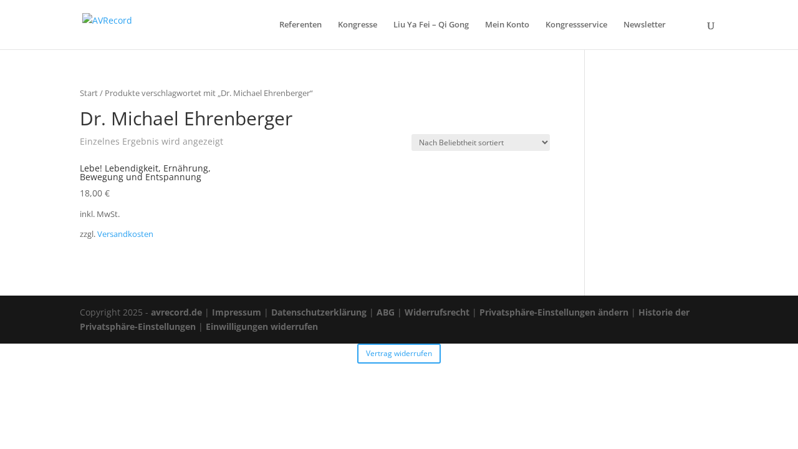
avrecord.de (176, 312)
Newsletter (644, 25)
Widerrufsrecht (437, 312)
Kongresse (357, 25)
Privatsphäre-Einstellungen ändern (553, 312)
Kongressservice (576, 25)
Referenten (300, 25)
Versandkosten (125, 234)
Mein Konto (507, 25)
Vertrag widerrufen (399, 353)
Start (89, 93)
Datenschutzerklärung (319, 312)
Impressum (236, 312)
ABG (386, 312)
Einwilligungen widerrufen (262, 326)
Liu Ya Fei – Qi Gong (431, 25)
